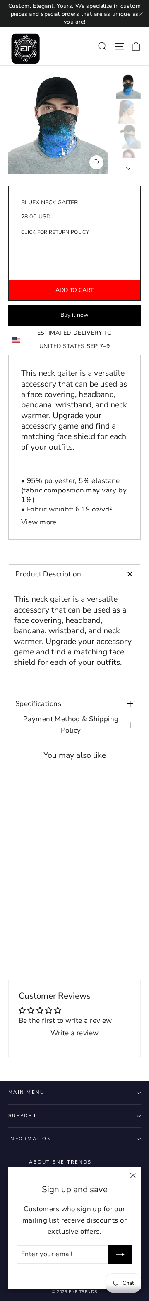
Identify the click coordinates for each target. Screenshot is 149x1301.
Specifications (74, 703)
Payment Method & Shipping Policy (78, 724)
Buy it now (74, 315)
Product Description (76, 574)
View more (39, 522)
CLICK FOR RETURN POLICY (55, 232)
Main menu (26, 1092)
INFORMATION (30, 1139)
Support (22, 1115)
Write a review (74, 1033)
